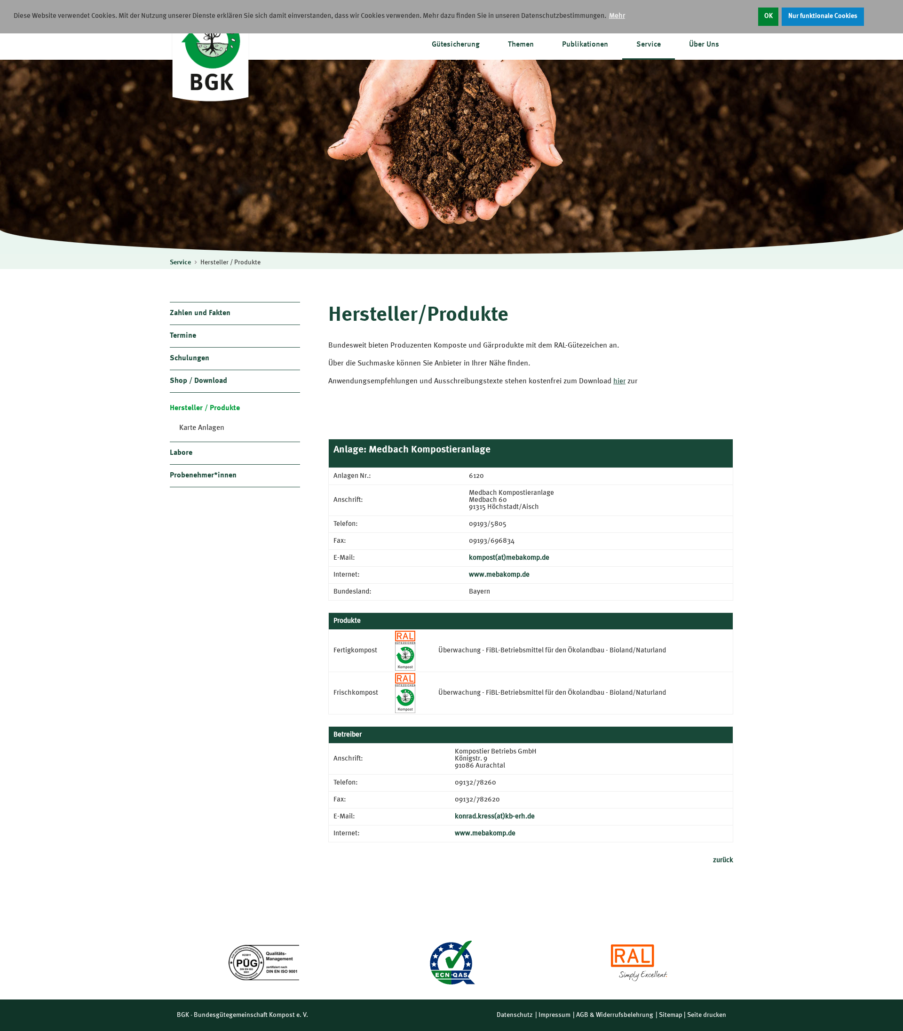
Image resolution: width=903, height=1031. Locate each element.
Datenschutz (515, 1015)
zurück (723, 860)
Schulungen (189, 358)
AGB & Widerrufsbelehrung (614, 1015)
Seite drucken (706, 1015)
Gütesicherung (456, 44)
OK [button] (768, 16)
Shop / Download (198, 381)
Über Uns (704, 44)
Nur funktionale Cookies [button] (822, 16)
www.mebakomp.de (499, 575)
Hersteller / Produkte (230, 262)
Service (648, 44)
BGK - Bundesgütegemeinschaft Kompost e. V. (242, 1015)
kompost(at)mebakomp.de (509, 558)
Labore (181, 453)
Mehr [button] (617, 16)
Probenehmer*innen (203, 475)
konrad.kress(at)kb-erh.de (495, 816)
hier (619, 381)
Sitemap (670, 1015)
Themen (521, 44)
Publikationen (585, 44)
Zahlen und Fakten (200, 313)
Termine (183, 336)
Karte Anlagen (201, 428)
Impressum (554, 1015)
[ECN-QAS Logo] (451, 962)
